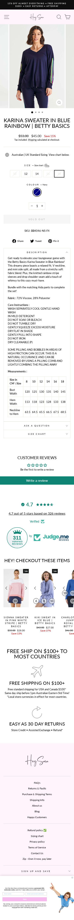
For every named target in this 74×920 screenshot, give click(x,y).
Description (37, 252)
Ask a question (37, 425)
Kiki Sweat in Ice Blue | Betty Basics (45, 620)
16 (48, 173)
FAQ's (37, 782)
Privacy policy (37, 841)
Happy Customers (37, 817)
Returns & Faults (37, 788)
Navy (37, 192)
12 (26, 173)
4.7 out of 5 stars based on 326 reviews (37, 513)
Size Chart (37, 434)
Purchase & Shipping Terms (37, 794)
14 (37, 173)
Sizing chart (37, 836)
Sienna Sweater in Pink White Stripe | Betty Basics (16, 622)
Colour (37, 184)
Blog (37, 811)
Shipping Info (37, 800)
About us (37, 805)
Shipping (32, 139)
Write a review (37, 480)
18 (59, 173)
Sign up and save (35, 871)
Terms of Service (37, 847)
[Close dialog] (72, 877)
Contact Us (37, 853)
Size (34, 165)
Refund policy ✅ (37, 830)
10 (14, 173)
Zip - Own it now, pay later (37, 858)
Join (25, 899)
